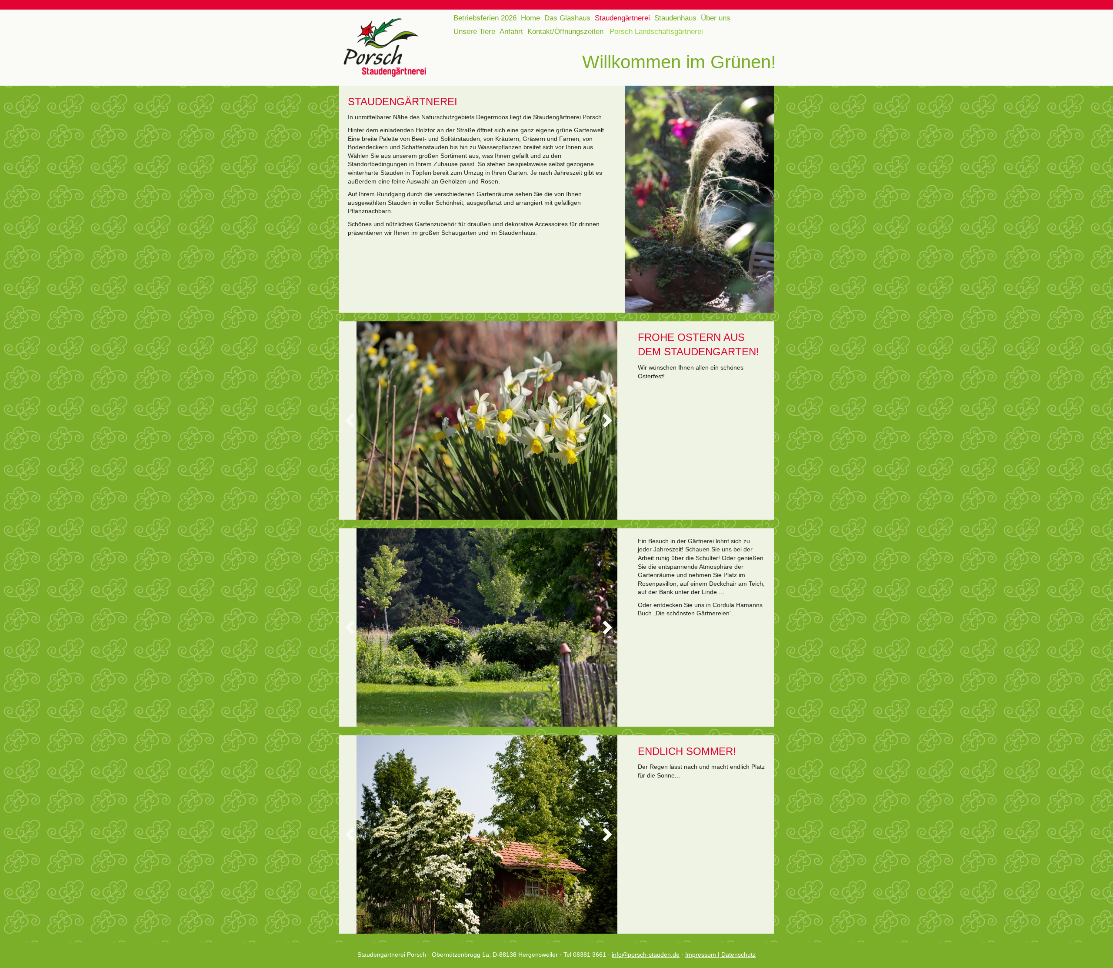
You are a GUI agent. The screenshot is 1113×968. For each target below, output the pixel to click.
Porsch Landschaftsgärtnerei (656, 31)
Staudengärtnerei (622, 18)
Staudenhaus (675, 18)
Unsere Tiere (474, 31)
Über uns (715, 18)
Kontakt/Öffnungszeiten (565, 31)
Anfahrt (511, 31)
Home (530, 18)
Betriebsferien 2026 (485, 18)
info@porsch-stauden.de (646, 954)
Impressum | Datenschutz (720, 954)
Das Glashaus (567, 18)
